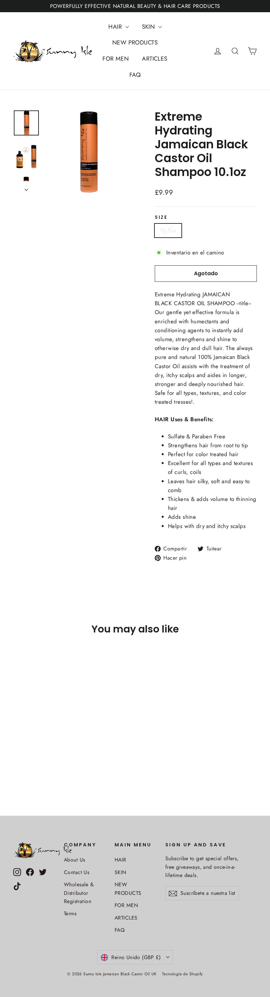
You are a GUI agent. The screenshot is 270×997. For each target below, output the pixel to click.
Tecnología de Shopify (182, 974)
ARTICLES (154, 58)
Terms (70, 913)
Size (161, 217)
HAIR (115, 26)
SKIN (149, 26)
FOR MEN (115, 58)
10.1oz (168, 230)
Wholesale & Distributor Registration (79, 893)
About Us (74, 860)
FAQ (135, 75)
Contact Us (76, 872)
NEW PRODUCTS (135, 42)
